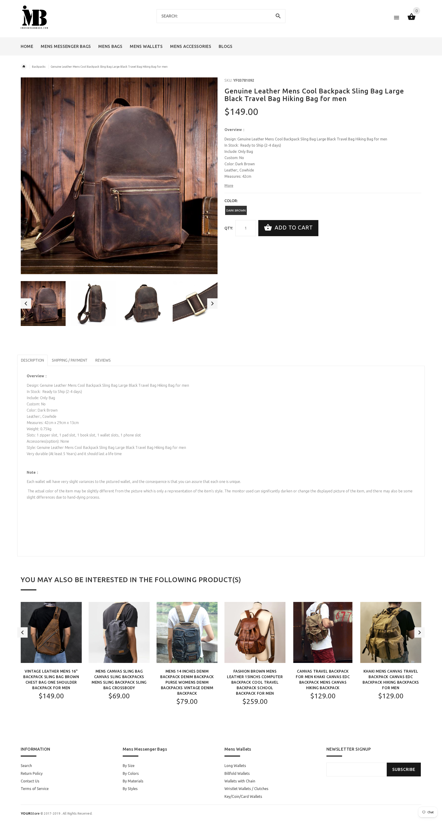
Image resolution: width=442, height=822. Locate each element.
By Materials (133, 781)
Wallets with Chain (239, 781)
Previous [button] (26, 303)
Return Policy (32, 773)
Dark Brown (236, 210)
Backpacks (38, 66)
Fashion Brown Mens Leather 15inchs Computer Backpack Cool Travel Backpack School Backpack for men (255, 682)
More (228, 185)
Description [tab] (32, 360)
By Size (128, 766)
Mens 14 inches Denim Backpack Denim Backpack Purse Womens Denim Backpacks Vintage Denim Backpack (187, 682)
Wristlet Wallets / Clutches (246, 789)
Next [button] (212, 303)
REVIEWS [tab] (103, 360)
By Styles (130, 789)
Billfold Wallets (237, 773)
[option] (43, 303)
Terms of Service (35, 789)
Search (26, 766)
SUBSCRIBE (403, 769)
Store (30, 813)
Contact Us (30, 781)
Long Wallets (235, 766)
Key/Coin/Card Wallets (243, 796)
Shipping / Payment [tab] (69, 360)
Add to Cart (293, 227)
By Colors (131, 773)
